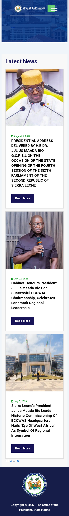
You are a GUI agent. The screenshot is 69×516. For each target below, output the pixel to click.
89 (17, 461)
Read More (22, 198)
